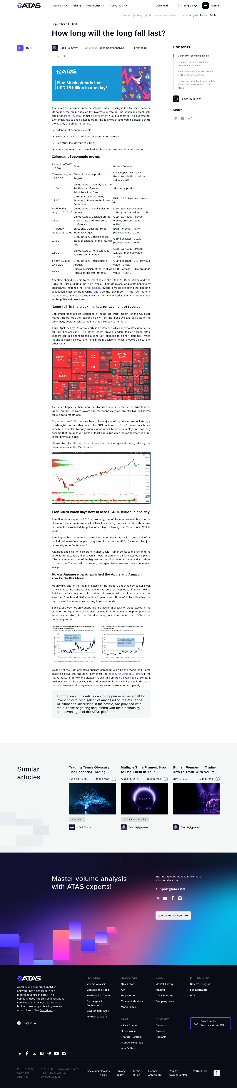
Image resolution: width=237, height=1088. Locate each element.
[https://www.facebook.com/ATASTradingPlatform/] (172, 898)
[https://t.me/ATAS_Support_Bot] (158, 898)
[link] (162, 5)
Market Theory (164, 984)
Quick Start (127, 984)
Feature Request (131, 1036)
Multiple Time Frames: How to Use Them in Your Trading (144, 772)
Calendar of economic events (193, 55)
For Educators (199, 989)
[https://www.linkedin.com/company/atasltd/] (19, 1053)
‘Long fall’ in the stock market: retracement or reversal (193, 64)
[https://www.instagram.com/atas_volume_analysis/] (180, 898)
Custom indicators (132, 1001)
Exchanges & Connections (94, 1003)
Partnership (200, 1071)
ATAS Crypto (129, 1025)
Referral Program (200, 984)
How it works (128, 1031)
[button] (216, 1073)
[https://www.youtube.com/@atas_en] (56, 1053)
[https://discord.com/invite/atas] (64, 1053)
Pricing (77, 5)
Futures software (96, 1016)
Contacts (161, 1036)
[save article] (187, 98)
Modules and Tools (98, 989)
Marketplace (128, 1006)
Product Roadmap (132, 1042)
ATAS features (164, 995)
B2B (193, 995)
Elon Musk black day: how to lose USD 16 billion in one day (195, 73)
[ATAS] (29, 5)
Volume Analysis (96, 984)
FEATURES (93, 977)
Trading (160, 989)
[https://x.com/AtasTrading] (34, 1053)
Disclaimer (92, 1071)
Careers (160, 1031)
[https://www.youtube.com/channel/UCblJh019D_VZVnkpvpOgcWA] (165, 898)
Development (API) (98, 1010)
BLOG (159, 977)
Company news (165, 1001)
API (123, 989)
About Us (161, 1025)
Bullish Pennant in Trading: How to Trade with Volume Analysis (196, 772)
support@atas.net (171, 889)
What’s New (128, 1048)
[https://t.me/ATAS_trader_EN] (49, 1053)
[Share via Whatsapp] (182, 118)
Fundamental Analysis (111, 47)
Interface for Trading (98, 995)
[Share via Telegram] (175, 118)
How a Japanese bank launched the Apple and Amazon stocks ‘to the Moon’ (197, 84)
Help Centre (128, 995)
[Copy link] (190, 118)
